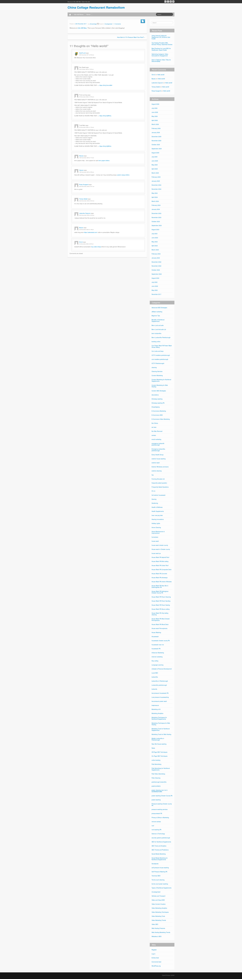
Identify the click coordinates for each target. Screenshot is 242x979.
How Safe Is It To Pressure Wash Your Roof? (130, 37)
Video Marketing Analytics (159, 908)
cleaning (154, 367)
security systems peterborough (161, 838)
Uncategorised (108, 24)
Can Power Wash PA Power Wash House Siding (162, 346)
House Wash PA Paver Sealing (161, 605)
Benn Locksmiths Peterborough (161, 337)
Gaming (154, 499)
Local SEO (155, 673)
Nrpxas (81, 156)
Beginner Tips (156, 316)
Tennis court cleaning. (158, 880)
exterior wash (156, 463)
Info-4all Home (78, 14)
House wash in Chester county (161, 549)
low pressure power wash (159, 701)
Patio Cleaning (156, 778)
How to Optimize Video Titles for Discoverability (161, 60)
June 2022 (155, 286)
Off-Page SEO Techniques (159, 752)
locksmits (154, 689)
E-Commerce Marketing (159, 411)
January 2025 (156, 181)
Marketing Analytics (157, 713)
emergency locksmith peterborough (158, 444)
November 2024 (156, 189)
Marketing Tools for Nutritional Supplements (161, 729)
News (153, 748)
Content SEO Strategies (159, 391)
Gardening (155, 503)
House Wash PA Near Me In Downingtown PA (160, 586)
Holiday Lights (156, 523)
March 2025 (155, 173)
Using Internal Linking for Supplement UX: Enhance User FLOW (161, 37)
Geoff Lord (82, 53)
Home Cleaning (156, 527)
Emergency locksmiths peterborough (158, 450)
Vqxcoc (81, 170)
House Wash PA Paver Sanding (161, 601)
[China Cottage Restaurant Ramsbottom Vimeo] (171, 1)
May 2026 (155, 116)
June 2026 (155, 112)
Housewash (155, 636)
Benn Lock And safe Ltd (159, 329)
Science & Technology (158, 834)
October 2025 (156, 144)
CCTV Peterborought (158, 363)
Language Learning (157, 665)
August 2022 (155, 278)
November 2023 (156, 217)
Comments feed (156, 962)
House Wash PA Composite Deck (161, 569)
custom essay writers (123, 175)
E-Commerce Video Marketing (161, 419)
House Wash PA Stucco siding (160, 609)
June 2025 (155, 161)
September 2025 (157, 149)
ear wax (154, 427)
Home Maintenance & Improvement (158, 532)
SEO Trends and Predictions (160, 850)
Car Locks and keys (157, 351)
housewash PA (156, 649)
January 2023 (156, 258)
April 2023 (155, 246)
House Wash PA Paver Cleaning (161, 597)
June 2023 (155, 238)
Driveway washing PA (158, 403)
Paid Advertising (156, 764)
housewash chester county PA (161, 640)
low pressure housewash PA (160, 693)
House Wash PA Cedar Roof (160, 565)
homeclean (155, 537)
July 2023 (154, 233)
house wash (155, 541)
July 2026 (154, 108)
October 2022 (156, 270)
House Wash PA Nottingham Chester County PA (160, 592)
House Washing (156, 632)
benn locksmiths (156, 333)
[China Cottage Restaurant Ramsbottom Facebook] (168, 1)
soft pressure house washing (160, 868)
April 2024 (155, 197)
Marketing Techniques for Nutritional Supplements (159, 718)
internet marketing (157, 657)
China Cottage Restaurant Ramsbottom (96, 7)
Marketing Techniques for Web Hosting (161, 724)
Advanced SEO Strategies (159, 308)
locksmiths (155, 677)
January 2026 (156, 132)
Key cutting (155, 661)
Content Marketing (157, 375)
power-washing (156, 800)
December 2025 (156, 136)
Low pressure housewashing (160, 697)
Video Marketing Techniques (160, 912)
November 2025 (156, 140)
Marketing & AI (156, 709)
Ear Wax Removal (157, 431)
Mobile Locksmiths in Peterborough (158, 739)
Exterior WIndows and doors (160, 467)
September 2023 (157, 225)
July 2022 (154, 282)
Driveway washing (157, 399)
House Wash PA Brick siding (160, 561)
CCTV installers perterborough (161, 355)
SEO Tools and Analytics (159, 846)
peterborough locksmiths (159, 782)
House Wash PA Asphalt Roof (160, 557)
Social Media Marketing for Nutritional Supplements (160, 858)
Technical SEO (156, 876)
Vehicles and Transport (158, 896)
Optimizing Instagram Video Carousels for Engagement (160, 55)
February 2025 (156, 177)
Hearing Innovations (158, 519)
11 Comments (117, 24)
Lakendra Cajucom (85, 213)
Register (154, 950)
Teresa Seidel (83, 199)
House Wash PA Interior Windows (162, 582)
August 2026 (155, 104)
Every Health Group (157, 455)
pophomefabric (156, 786)
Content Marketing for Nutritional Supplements (161, 380)
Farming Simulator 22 (158, 479)
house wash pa (156, 553)
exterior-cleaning (157, 471)
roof (153, 826)
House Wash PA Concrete (159, 573)
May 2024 (155, 193)
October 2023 (156, 221)
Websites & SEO (156, 936)
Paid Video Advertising (158, 774)
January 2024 (156, 209)
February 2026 (156, 128)
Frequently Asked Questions (160, 487)
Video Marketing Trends (159, 920)
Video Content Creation (159, 904)
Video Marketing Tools (158, 916)
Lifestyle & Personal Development (162, 669)
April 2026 (155, 120)
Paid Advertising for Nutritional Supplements (161, 769)
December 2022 (156, 262)
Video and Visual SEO (158, 900)
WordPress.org (156, 966)
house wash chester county (160, 545)
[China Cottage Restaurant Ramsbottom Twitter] (173, 1)
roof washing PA (156, 830)
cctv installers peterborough (160, 359)
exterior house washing (159, 459)
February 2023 (156, 254)
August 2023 (155, 229)
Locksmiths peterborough (159, 685)
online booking (156, 760)
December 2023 (156, 213)
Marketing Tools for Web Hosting (161, 734)
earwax (154, 435)
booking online (156, 341)
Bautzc (81, 228)
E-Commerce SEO (157, 415)
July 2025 (154, 157)
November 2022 (156, 266)
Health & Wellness (157, 507)
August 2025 (155, 153)
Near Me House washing (159, 744)
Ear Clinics (155, 423)
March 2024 (155, 201)
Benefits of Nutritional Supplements (158, 320)
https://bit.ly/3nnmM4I (105, 85)
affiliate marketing (157, 312)
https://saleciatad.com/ (90, 232)
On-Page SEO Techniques (159, 756)
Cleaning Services (157, 371)
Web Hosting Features (158, 928)
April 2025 (155, 169)
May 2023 (155, 242)
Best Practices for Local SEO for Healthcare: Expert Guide (161, 49)
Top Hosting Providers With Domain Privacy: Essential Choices (162, 43)
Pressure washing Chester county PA (162, 804)
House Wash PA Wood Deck (160, 624)
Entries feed (155, 958)
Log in (153, 954)
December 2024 (156, 185)
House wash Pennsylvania (159, 628)
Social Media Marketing (159, 854)
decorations (155, 395)
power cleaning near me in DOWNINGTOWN (160, 791)
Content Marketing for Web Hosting (160, 386)
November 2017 (156, 294)
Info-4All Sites (82, 28)
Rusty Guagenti (83, 184)
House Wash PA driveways (160, 577)
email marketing (156, 439)
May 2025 (155, 165)
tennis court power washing (160, 884)
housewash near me (158, 645)
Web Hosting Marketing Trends (161, 932)
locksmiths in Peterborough (160, 681)
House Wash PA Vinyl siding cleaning (160, 614)
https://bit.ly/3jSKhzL (105, 116)
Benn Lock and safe (158, 325)
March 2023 (155, 250)
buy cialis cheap (96, 247)
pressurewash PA (157, 813)
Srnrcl (81, 242)
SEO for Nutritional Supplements (161, 842)
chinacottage (93, 24)
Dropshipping (156, 407)
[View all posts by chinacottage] (98, 24)
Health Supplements (158, 511)
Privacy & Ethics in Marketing (160, 817)
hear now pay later (157, 515)
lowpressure (155, 705)
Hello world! (160, 75)
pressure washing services (160, 809)
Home (88, 14)
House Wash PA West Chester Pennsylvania (161, 619)
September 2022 (157, 274)
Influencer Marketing (158, 653)
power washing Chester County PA (162, 796)
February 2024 (156, 205)
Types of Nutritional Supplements (161, 888)
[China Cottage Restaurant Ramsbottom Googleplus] (165, 1)
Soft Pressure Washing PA (159, 872)
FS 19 (153, 491)
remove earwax (156, 821)
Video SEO (155, 924)
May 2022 (155, 290)
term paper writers (104, 160)
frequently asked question (159, 483)
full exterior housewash (158, 495)
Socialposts (155, 864)
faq (153, 475)
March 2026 (155, 124)
